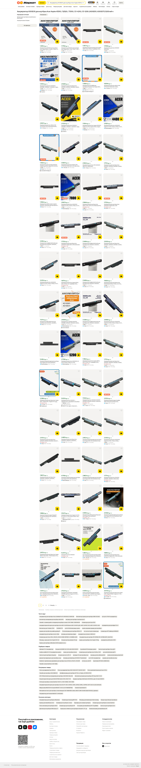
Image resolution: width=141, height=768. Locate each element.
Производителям (106, 726)
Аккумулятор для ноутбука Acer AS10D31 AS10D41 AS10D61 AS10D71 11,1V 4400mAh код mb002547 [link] (49, 440)
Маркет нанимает (106, 730)
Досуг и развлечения (54, 721)
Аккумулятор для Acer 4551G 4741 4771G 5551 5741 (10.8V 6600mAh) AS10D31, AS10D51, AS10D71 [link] (48, 126)
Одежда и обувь (53, 732)
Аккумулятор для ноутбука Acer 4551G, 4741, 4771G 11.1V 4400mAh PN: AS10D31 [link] (92, 205)
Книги (50, 745)
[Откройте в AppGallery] (30, 728)
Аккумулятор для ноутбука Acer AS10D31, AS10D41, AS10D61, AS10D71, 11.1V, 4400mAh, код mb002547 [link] (113, 244)
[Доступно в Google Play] (25, 728)
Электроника (52, 730)
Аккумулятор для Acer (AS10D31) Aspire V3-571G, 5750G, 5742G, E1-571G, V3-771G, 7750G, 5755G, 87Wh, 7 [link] (49, 283)
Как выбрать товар (80, 721)
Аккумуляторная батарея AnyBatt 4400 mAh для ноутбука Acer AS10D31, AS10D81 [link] (112, 401)
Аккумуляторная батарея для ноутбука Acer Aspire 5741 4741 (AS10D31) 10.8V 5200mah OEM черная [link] (92, 440)
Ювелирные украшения (55, 759)
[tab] (21, 6)
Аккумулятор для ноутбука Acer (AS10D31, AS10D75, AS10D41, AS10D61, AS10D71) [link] (47, 478)
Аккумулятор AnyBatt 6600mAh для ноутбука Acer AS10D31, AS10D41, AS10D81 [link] (48, 244)
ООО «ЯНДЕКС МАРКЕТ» (133, 764)
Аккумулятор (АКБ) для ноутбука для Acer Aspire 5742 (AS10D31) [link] (92, 515)
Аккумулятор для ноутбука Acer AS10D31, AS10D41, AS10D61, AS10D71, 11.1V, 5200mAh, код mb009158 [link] (113, 362)
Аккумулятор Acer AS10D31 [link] (68, 554)
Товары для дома (53, 735)
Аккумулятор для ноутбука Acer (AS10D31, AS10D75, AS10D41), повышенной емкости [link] (69, 440)
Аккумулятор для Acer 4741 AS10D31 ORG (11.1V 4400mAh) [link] (91, 165)
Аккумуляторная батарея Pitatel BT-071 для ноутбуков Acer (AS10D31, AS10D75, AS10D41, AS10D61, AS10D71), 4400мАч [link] (48, 516)
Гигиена (51, 728)
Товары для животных (54, 752)
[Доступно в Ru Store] (35, 728)
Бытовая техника (53, 726)
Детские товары (53, 756)
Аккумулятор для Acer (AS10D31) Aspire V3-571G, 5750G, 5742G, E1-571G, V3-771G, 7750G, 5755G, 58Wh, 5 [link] (113, 322)
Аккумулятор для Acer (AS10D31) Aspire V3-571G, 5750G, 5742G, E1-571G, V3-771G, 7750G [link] (113, 126)
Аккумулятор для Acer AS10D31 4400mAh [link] (111, 48)
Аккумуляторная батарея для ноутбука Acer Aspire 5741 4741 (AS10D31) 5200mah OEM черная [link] (49, 362)
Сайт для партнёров (81, 752)
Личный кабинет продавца (82, 746)
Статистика (6, 765)
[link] (57, 616)
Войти (121, 2)
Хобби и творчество (54, 741)
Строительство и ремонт (55, 754)
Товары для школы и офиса (55, 748)
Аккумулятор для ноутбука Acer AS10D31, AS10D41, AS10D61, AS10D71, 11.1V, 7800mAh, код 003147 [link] (70, 86)
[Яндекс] (137, 766)
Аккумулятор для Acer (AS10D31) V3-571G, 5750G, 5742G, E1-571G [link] (70, 362)
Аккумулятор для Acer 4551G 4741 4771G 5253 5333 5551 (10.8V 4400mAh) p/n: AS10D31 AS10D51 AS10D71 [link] (112, 86)
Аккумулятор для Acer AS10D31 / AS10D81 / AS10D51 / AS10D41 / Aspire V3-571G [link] (49, 86)
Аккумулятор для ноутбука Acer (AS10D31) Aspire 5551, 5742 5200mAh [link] (70, 244)
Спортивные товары (54, 750)
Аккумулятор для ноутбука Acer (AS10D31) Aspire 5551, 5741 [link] (111, 205)
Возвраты (78, 730)
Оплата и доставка (80, 724)
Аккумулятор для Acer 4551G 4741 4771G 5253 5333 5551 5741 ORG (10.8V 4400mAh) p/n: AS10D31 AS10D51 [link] (70, 165)
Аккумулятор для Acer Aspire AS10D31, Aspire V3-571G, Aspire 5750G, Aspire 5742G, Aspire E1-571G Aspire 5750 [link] (92, 126)
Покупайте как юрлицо (81, 726)
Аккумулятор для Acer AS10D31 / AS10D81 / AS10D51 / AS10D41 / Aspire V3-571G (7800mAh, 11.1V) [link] (70, 126)
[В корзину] (57, 41)
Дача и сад (52, 743)
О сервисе (78, 728)
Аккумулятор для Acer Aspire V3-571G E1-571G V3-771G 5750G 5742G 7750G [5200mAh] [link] (70, 516)
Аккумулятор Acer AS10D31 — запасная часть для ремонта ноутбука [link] (70, 401)
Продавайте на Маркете (82, 748)
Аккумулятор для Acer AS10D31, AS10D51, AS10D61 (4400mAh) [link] (111, 478)
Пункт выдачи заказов (107, 728)
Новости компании (106, 721)
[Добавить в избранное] (57, 19)
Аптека (51, 737)
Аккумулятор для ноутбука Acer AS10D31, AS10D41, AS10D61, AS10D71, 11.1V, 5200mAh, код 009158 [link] (113, 165)
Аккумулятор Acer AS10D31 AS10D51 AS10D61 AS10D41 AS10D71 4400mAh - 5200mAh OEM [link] (92, 400)
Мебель (51, 724)
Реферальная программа (108, 724)
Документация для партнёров (83, 750)
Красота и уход (53, 739)
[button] (27, 25)
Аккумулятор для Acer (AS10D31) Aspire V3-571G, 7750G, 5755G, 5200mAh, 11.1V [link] (112, 440)
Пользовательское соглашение (18, 765)
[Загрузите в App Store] (20, 728)
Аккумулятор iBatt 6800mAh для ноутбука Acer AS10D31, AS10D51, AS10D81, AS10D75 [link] (48, 322)
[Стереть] (83, 2)
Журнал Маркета (80, 732)
